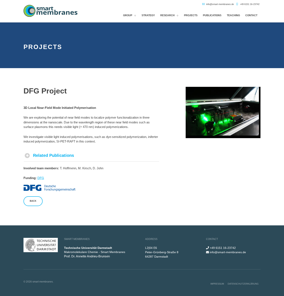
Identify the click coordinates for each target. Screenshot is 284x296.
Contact (251, 15)
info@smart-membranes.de (220, 4)
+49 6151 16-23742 (249, 4)
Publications (212, 15)
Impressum (217, 283)
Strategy (148, 15)
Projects (191, 15)
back (33, 201)
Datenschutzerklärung (243, 283)
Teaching (233, 15)
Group (127, 15)
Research (167, 15)
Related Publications (53, 155)
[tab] (91, 155)
